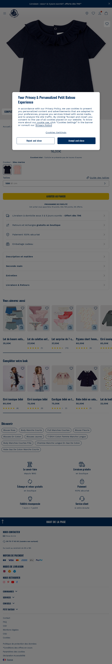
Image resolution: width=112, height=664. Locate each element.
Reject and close (34, 140)
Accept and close (76, 140)
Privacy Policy (43, 125)
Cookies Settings (56, 132)
